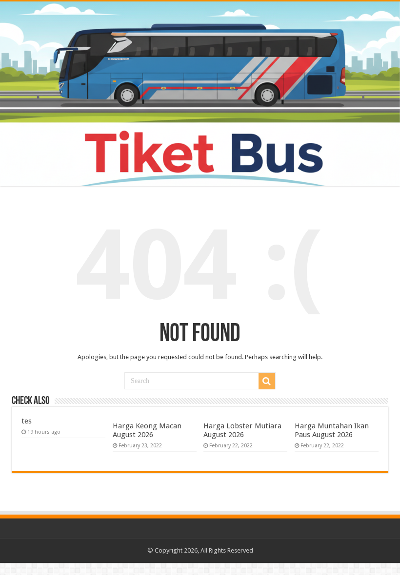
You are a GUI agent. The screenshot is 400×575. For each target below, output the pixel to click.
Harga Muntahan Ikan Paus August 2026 (332, 430)
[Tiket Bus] (200, 93)
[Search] (267, 381)
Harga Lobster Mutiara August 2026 (242, 430)
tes (26, 421)
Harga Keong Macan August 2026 (147, 430)
